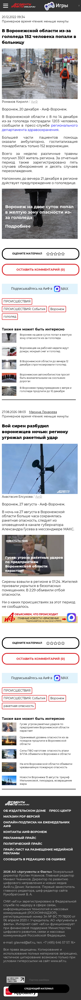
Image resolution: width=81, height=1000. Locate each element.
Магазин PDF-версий (21, 816)
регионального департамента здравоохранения (40, 127)
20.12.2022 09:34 (13, 17)
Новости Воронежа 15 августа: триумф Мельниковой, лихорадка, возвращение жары (46, 780)
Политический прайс (22, 844)
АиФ (34, 102)
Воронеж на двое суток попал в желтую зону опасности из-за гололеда (39, 212)
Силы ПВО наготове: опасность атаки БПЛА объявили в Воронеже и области (45, 752)
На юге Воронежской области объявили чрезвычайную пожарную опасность (46, 765)
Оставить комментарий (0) (40, 269)
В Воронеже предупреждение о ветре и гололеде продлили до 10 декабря (45, 389)
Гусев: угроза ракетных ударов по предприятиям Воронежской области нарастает (44, 727)
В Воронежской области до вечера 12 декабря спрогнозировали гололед (44, 363)
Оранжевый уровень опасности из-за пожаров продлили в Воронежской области (44, 741)
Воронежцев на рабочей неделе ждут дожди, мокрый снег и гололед (44, 349)
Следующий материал (38, 988)
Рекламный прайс (19, 838)
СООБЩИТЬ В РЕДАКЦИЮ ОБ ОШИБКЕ (34, 859)
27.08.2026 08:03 (14, 412)
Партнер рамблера (39, 980)
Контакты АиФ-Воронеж (25, 832)
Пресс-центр (60, 811)
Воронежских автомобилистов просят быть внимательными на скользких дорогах (45, 378)
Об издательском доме (24, 811)
